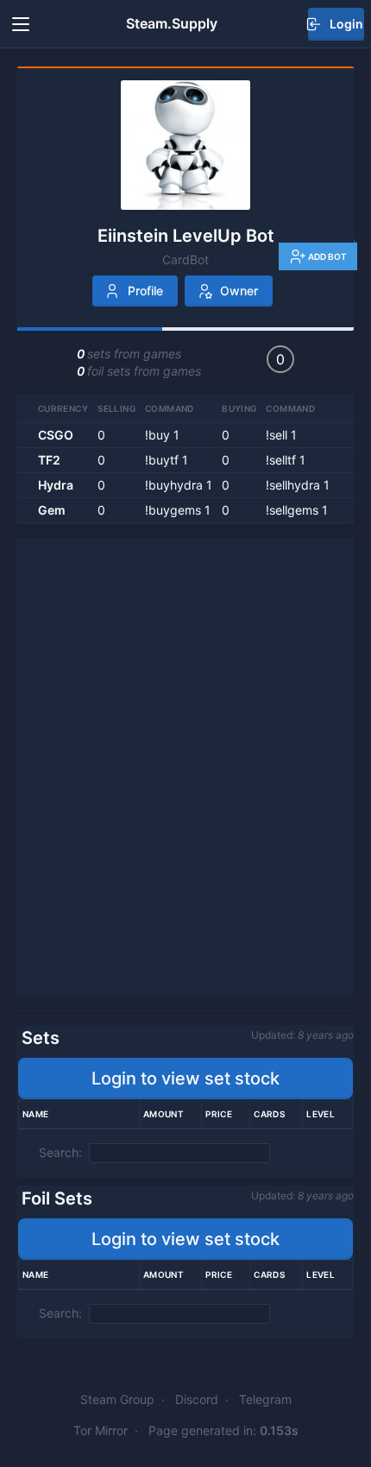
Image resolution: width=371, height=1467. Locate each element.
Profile (145, 290)
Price (218, 1114)
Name (35, 1114)
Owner (239, 290)
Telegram (265, 1399)
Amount (163, 1114)
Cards (269, 1114)
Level (320, 1114)
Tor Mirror (100, 1430)
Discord (196, 1399)
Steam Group (117, 1399)
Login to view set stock (185, 1078)
